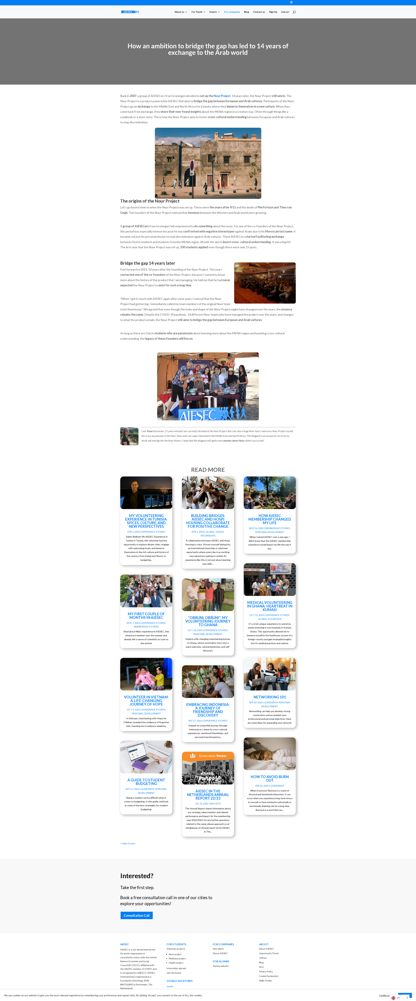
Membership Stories (146, 626)
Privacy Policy (266, 971)
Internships (208, 535)
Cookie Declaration (268, 976)
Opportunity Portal (269, 953)
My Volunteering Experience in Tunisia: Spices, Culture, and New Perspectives (146, 521)
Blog (246, 12)
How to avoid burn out (270, 779)
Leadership (147, 789)
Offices (263, 957)
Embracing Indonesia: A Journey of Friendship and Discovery (208, 709)
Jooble (170, 986)
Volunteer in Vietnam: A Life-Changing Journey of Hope (146, 700)
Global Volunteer (269, 619)
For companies (232, 12)
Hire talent (218, 948)
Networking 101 (270, 697)
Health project (176, 962)
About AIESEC (220, 953)
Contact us (259, 12)
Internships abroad (176, 968)
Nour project (175, 954)
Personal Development (146, 713)
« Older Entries (127, 843)
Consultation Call (137, 915)
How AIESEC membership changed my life (269, 519)
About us (179, 12)
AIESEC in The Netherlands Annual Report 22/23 (208, 794)
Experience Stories (153, 531)
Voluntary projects (176, 948)
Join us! (285, 12)
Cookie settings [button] (387, 995)
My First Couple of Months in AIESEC (146, 616)
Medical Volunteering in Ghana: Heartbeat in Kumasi (269, 606)
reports (215, 803)
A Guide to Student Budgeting (146, 782)
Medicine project (177, 958)
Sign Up (273, 12)
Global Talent (215, 531)
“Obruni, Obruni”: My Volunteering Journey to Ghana (208, 621)
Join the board (174, 972)
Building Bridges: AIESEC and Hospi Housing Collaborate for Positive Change (208, 521)
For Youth (197, 12)
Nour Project (222, 96)
